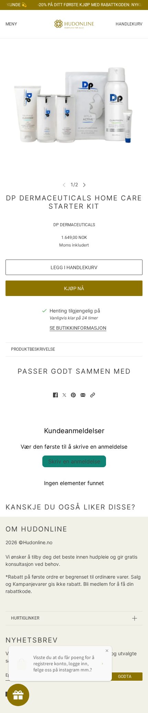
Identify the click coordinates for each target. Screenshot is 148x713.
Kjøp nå (74, 288)
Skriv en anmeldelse (74, 461)
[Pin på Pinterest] (73, 395)
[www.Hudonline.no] (74, 24)
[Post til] (64, 395)
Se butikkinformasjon (78, 328)
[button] (92, 395)
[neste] (84, 184)
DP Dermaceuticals (74, 224)
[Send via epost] (83, 395)
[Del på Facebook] (55, 395)
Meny (11, 24)
